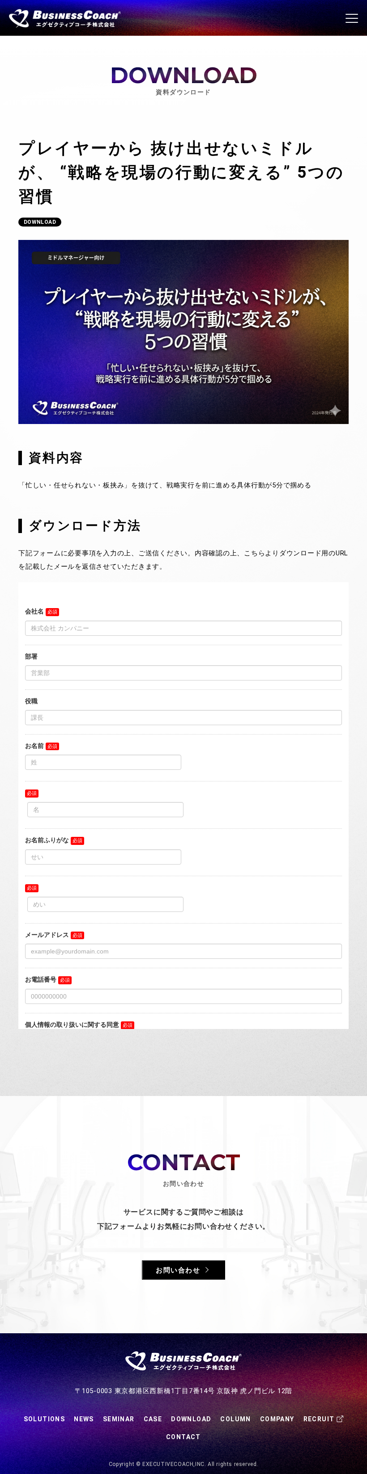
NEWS (84, 1419)
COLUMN (235, 1419)
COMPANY (277, 1419)
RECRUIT (319, 1419)
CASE (153, 1419)
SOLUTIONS (44, 1419)
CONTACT (183, 1436)
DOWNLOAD (191, 1419)
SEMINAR (119, 1419)
